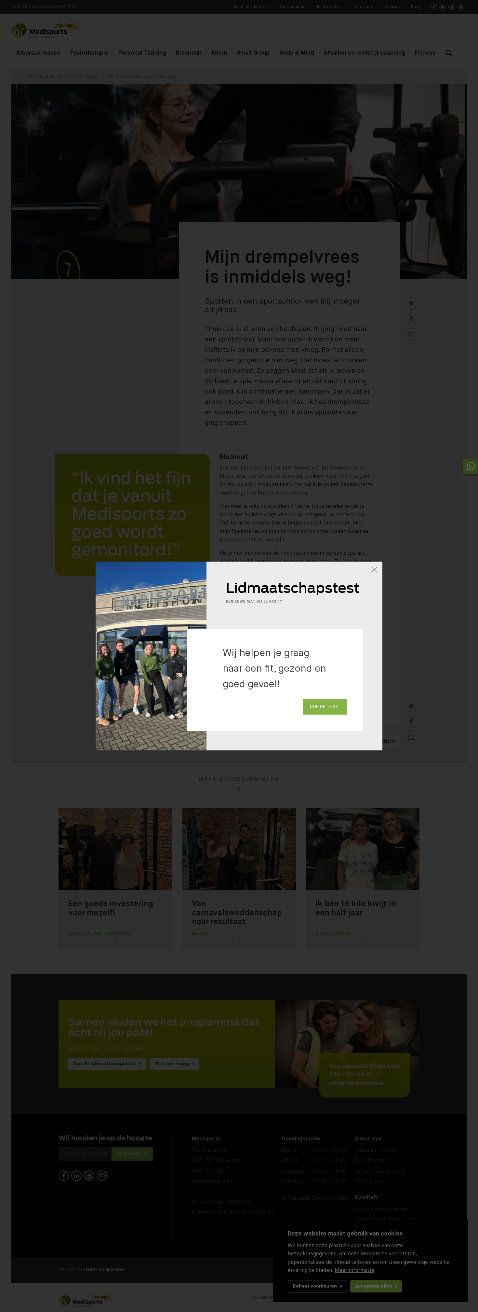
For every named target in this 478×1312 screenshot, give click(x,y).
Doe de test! (324, 707)
